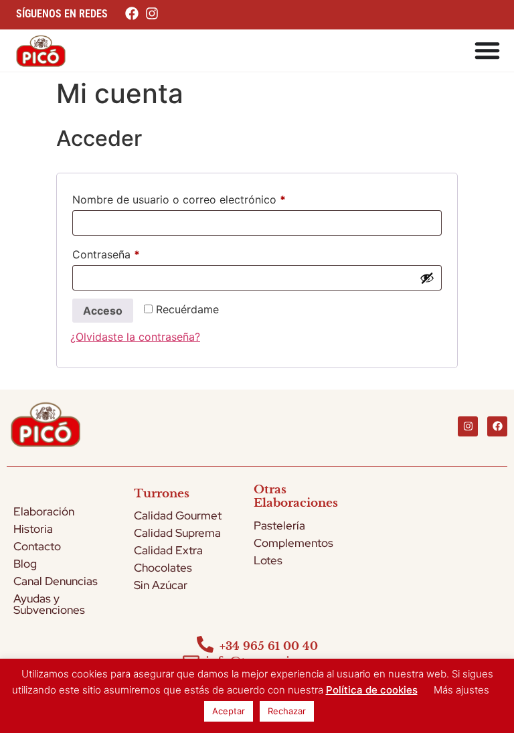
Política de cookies (372, 689)
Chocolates (163, 567)
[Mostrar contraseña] (427, 277)
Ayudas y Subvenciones (49, 604)
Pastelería (279, 525)
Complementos (293, 543)
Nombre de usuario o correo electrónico (207, 197)
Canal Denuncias (55, 581)
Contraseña (134, 252)
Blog (25, 563)
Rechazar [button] (287, 711)
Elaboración (43, 511)
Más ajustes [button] (461, 689)
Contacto (37, 546)
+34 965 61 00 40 (269, 646)
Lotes (268, 560)
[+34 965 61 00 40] (205, 644)
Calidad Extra (168, 550)
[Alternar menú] (487, 50)
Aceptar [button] (228, 711)
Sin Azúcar (160, 585)
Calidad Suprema (177, 532)
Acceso (102, 310)
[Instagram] (468, 426)
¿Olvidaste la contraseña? (135, 336)
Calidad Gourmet (178, 515)
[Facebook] (497, 426)
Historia (33, 528)
